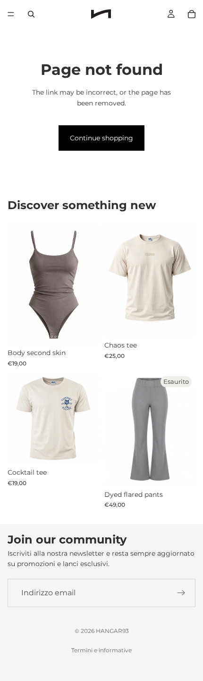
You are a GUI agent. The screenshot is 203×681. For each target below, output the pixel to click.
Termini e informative (101, 650)
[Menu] (11, 14)
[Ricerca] (31, 14)
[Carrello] (191, 14)
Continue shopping (101, 138)
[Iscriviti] (181, 593)
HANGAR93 (112, 630)
